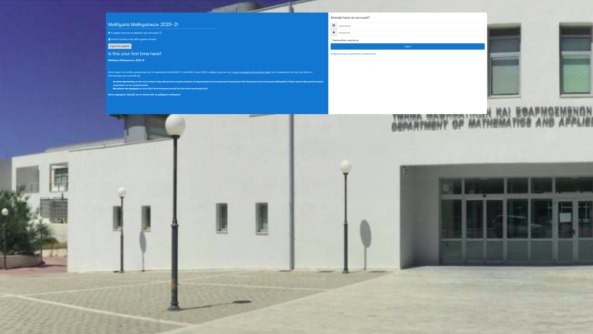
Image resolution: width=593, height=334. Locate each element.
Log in (407, 46)
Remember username (346, 40)
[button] (161, 33)
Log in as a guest (120, 46)
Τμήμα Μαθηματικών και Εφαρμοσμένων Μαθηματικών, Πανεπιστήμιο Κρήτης (148, 66)
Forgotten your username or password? (353, 53)
